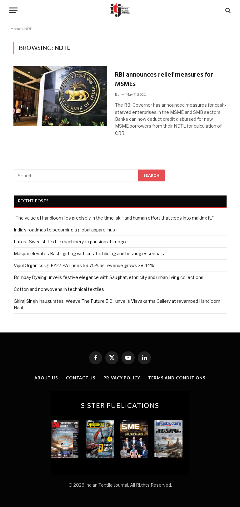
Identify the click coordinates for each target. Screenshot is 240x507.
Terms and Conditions (177, 377)
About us (46, 377)
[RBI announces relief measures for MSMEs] (60, 96)
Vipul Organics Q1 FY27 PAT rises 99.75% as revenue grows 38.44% (84, 265)
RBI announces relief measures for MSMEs (164, 79)
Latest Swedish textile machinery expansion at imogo (70, 241)
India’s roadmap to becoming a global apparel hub (64, 229)
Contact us (81, 377)
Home (16, 28)
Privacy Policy (121, 377)
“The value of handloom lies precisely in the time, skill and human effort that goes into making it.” (114, 218)
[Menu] (13, 10)
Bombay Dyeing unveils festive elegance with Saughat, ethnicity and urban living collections (108, 277)
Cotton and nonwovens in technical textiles (59, 289)
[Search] (227, 10)
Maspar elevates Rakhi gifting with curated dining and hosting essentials (89, 253)
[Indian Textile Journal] (120, 10)
